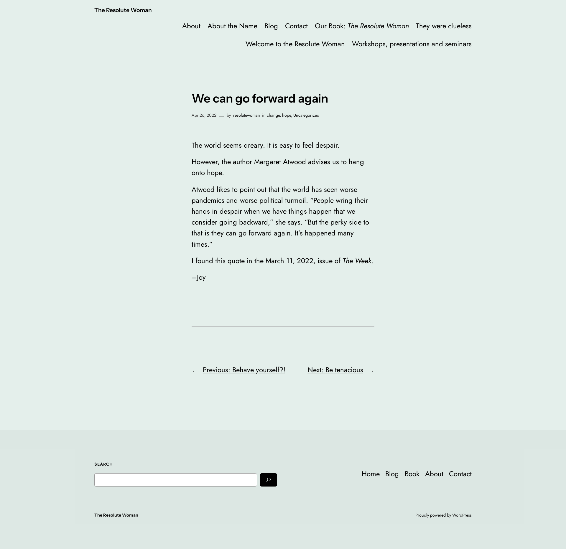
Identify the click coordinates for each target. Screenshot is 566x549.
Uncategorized (306, 115)
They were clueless (444, 26)
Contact (296, 26)
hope (286, 115)
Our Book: (362, 26)
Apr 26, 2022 (204, 115)
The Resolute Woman (123, 10)
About (191, 26)
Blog (271, 26)
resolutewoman (246, 115)
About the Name (232, 26)
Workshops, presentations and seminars (412, 44)
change (273, 115)
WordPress (462, 515)
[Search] (268, 480)
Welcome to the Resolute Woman (295, 44)
